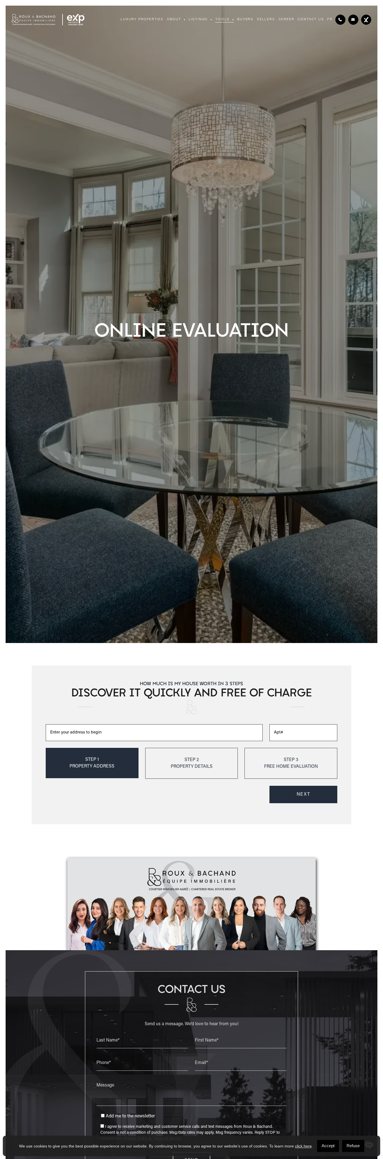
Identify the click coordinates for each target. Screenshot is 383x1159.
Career (286, 19)
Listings (198, 19)
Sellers (266, 19)
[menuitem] (330, 19)
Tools (222, 19)
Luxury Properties (142, 19)
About (174, 19)
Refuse (353, 1145)
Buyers (245, 19)
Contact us (310, 19)
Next (303, 794)
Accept (328, 1145)
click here (303, 1146)
